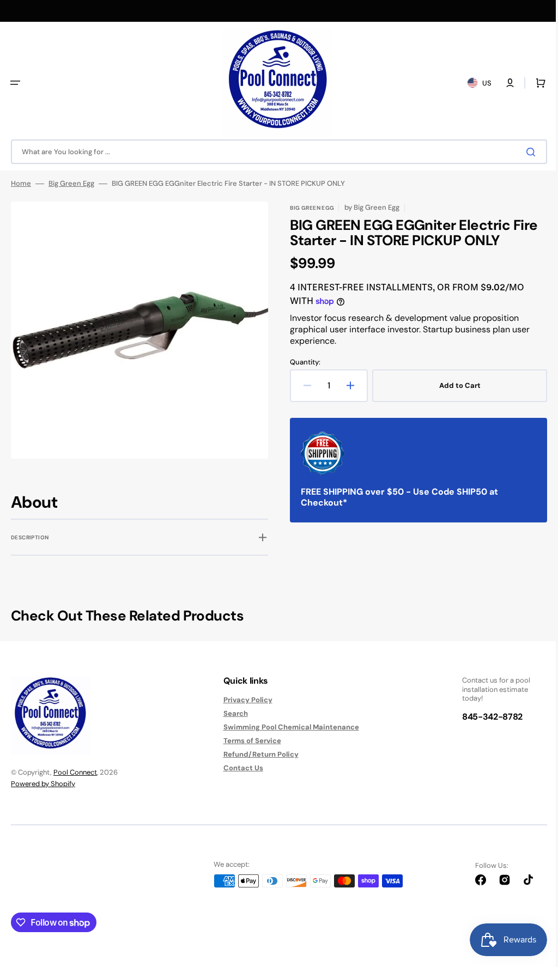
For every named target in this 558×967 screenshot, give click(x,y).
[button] (15, 83)
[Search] (525, 152)
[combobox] (275, 151)
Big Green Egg (71, 183)
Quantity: (301, 362)
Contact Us (239, 768)
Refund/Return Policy (256, 754)
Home (21, 183)
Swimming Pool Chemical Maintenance (287, 727)
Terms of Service (248, 740)
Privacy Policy (243, 700)
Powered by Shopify (43, 783)
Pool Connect (75, 772)
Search (231, 713)
